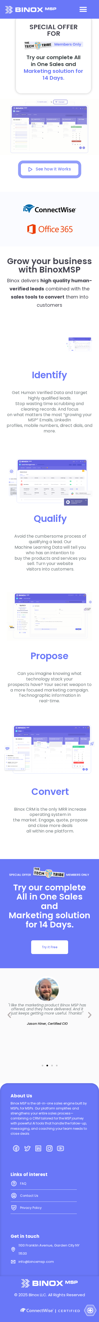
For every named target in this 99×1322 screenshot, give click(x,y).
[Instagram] (49, 1148)
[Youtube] (60, 1148)
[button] (83, 9)
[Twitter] (27, 1148)
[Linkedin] (38, 1148)
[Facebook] (16, 1148)
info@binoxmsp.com (36, 1261)
